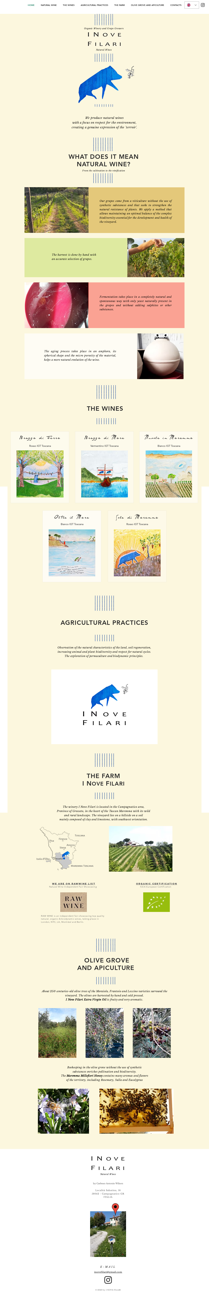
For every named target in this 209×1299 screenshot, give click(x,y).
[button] (104, 706)
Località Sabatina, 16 (108, 1190)
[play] (149, 741)
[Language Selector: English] (192, 5)
